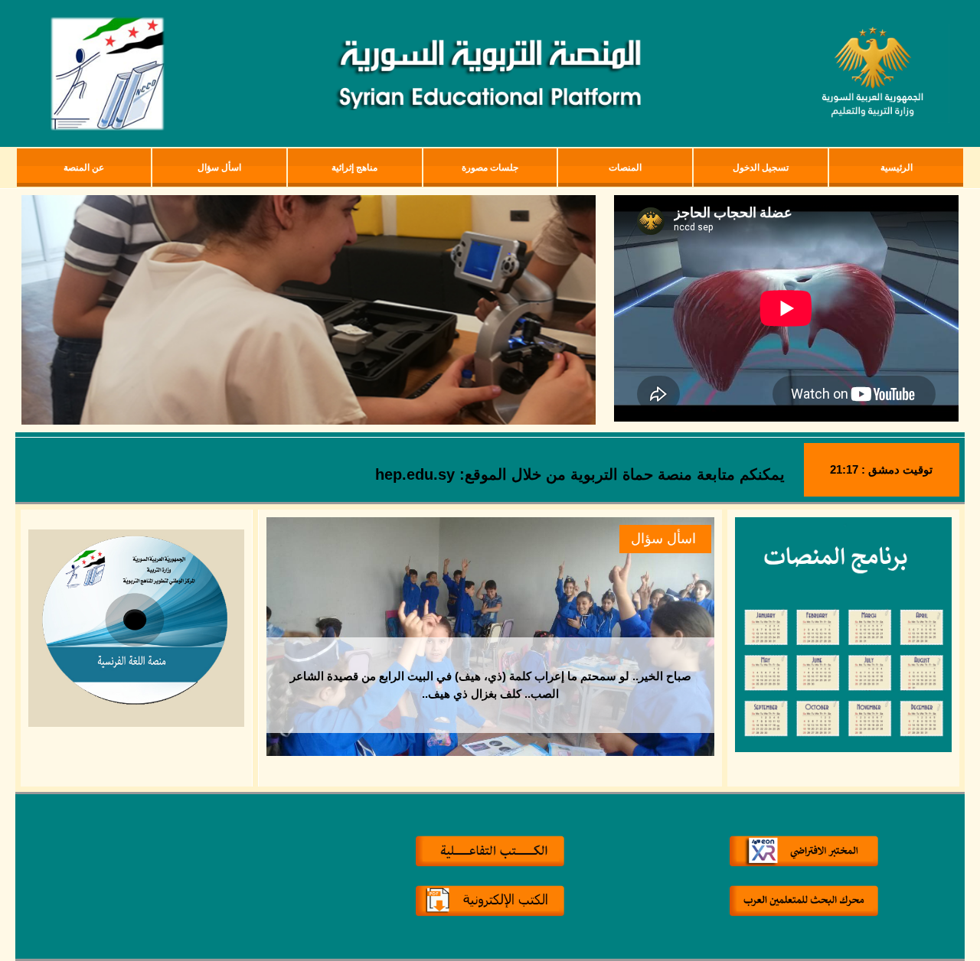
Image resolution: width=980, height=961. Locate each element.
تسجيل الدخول (761, 167)
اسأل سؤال (663, 538)
